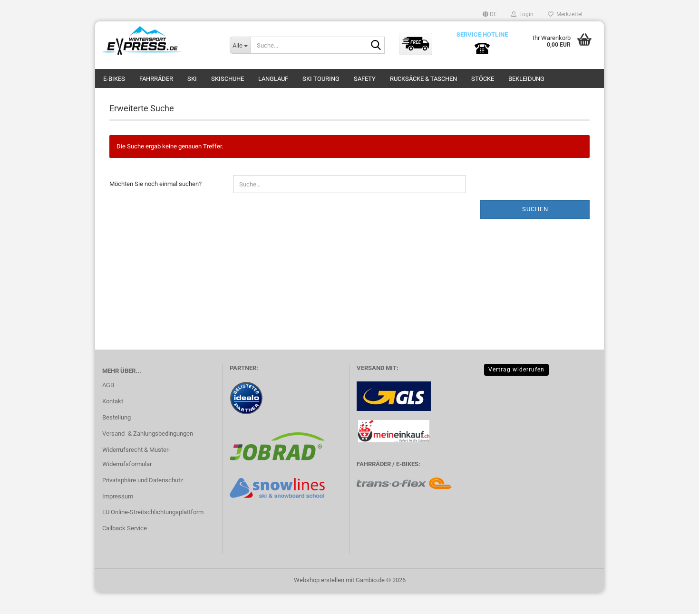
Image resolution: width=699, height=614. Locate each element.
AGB (108, 385)
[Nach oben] (673, 599)
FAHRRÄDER (156, 78)
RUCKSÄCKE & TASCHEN (423, 78)
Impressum (117, 496)
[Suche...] (376, 45)
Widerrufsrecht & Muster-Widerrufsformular (136, 457)
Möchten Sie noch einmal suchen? (155, 183)
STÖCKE (482, 78)
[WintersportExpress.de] (158, 40)
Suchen (535, 209)
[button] (490, 14)
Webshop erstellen (319, 580)
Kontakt (112, 401)
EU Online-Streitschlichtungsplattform (153, 512)
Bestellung (116, 417)
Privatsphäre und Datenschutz (142, 480)
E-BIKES (114, 78)
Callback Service (124, 528)
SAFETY (365, 78)
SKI (192, 78)
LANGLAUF (273, 78)
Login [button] (525, 14)
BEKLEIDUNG (526, 78)
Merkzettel (567, 14)
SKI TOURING (321, 78)
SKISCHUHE (227, 78)
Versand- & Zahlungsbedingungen (147, 433)
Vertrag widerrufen (516, 369)
